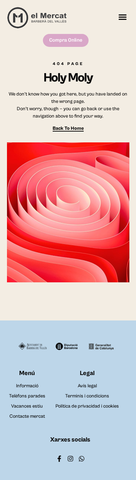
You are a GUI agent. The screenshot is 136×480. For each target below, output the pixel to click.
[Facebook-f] (59, 459)
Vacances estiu (27, 406)
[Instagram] (70, 459)
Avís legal (87, 386)
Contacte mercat (27, 416)
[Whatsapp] (81, 459)
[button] (122, 16)
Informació (27, 386)
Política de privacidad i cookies (87, 406)
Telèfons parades (27, 396)
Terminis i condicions (87, 396)
